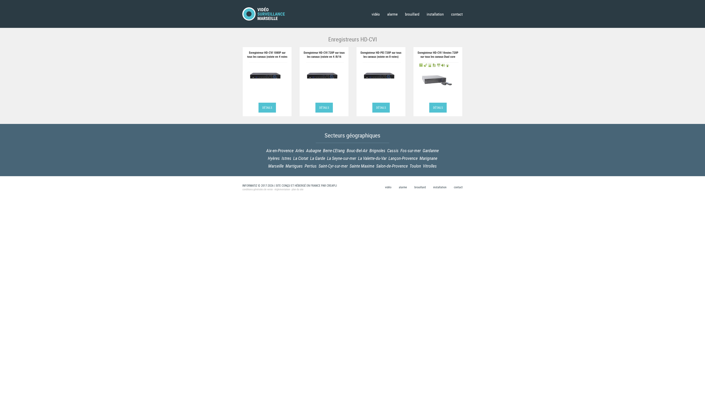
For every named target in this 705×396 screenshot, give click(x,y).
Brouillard (412, 14)
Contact (457, 14)
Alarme (392, 14)
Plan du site (297, 189)
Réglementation (282, 189)
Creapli (332, 186)
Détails (267, 108)
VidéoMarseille (271, 14)
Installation (435, 14)
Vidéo (376, 14)
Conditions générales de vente (257, 189)
